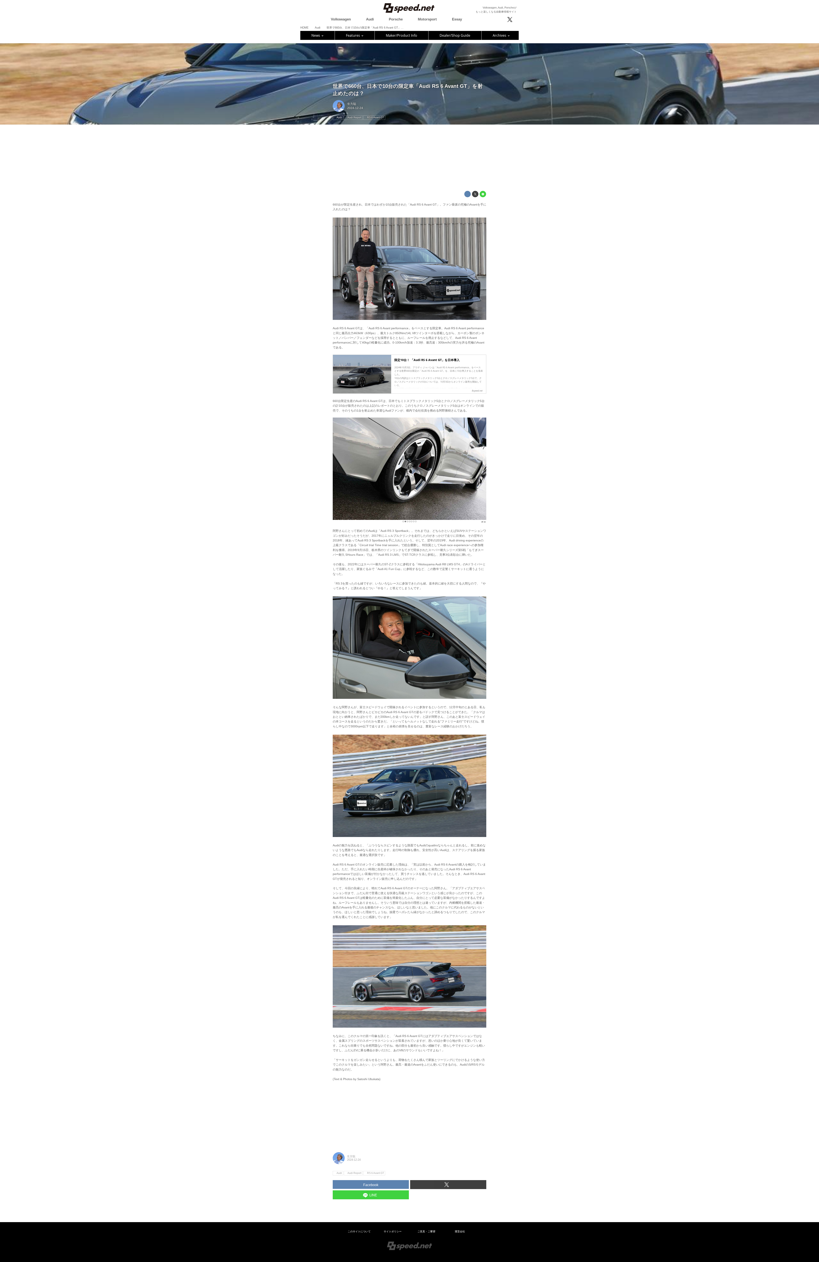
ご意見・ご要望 (426, 1231)
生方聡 (351, 104)
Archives (500, 35)
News (316, 35)
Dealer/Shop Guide (455, 35)
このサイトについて (359, 1231)
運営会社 (460, 1231)
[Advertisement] (409, 158)
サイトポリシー (393, 1231)
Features (353, 35)
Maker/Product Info (401, 35)
